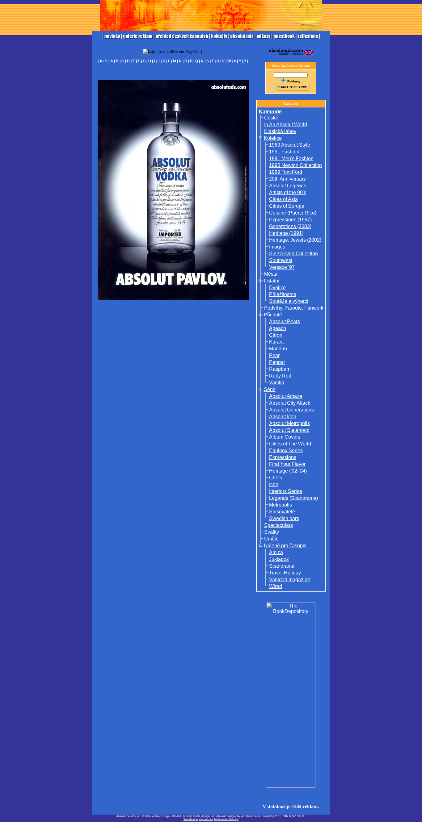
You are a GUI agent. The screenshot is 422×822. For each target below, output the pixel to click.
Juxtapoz (279, 559)
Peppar (277, 362)
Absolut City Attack (289, 403)
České (271, 117)
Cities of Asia (283, 199)
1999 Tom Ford (285, 172)
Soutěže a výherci (288, 301)
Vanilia (276, 382)
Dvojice (277, 287)
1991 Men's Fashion (291, 158)
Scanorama (281, 566)
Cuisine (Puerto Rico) (292, 212)
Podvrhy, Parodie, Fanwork (293, 308)
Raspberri (280, 369)
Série (270, 389)
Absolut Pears (284, 321)
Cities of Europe (286, 206)
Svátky (271, 532)
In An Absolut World (285, 124)
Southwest (280, 260)
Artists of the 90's (287, 192)
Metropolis (280, 504)
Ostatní (271, 280)
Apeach (277, 328)
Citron (275, 335)
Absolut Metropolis (289, 423)
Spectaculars (278, 525)
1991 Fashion (284, 151)
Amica (276, 552)
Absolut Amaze (285, 396)
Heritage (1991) (286, 233)
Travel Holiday (285, 572)
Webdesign (191, 819)
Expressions (282, 457)
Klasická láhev (280, 131)
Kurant (276, 341)
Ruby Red (280, 375)
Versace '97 (282, 267)
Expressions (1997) (290, 219)
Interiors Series (285, 491)
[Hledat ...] (291, 87)
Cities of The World (290, 443)
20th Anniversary (287, 179)
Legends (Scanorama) (293, 498)
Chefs (275, 477)
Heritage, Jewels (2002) (295, 240)
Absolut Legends (287, 185)
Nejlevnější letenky (226, 819)
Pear (274, 355)
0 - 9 (104, 61)
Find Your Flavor (287, 464)
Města (270, 274)
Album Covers (284, 437)
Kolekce (273, 138)
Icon (273, 484)
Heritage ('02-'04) (288, 471)
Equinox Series (286, 450)
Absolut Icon (282, 416)
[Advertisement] (173, 73)
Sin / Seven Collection (293, 253)
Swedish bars (284, 518)
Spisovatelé (282, 511)
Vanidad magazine (289, 579)
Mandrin (278, 348)
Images (277, 246)
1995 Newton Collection (295, 165)
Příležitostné (282, 294)
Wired (275, 586)
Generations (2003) (290, 226)
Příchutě (273, 314)
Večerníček (206, 819)
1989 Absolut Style (289, 145)
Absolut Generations (291, 409)
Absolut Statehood (289, 430)
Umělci (272, 538)
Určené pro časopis (285, 545)
